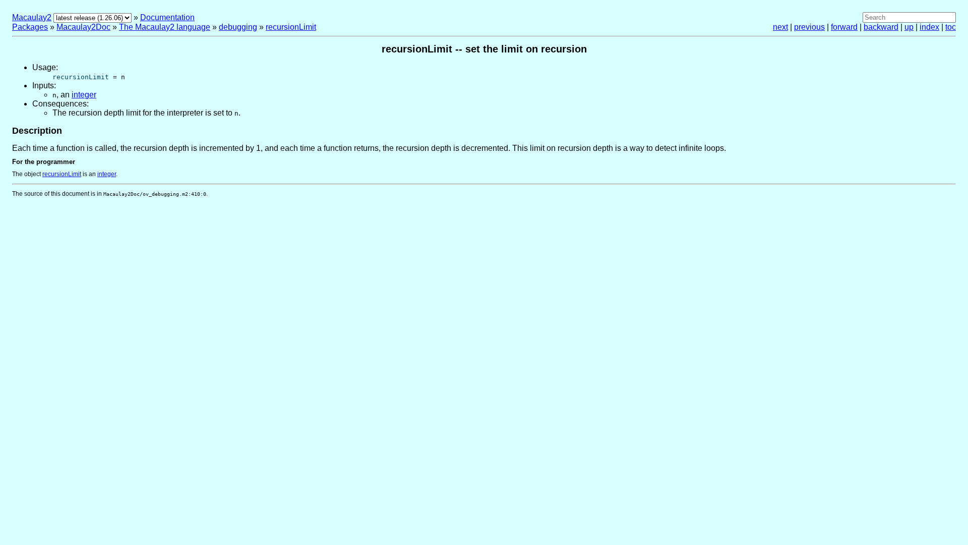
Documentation (167, 17)
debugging (238, 27)
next (780, 27)
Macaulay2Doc (83, 27)
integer (84, 94)
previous (809, 27)
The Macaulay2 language (164, 27)
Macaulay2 (31, 17)
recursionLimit (291, 27)
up (909, 27)
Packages (30, 27)
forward (844, 27)
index (929, 27)
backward (881, 27)
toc (950, 27)
